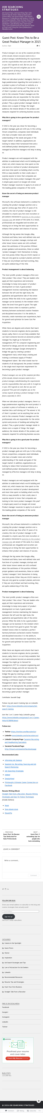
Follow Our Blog (8, 900)
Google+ (5, 1012)
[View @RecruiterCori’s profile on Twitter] (3, 889)
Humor (7, 953)
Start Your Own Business (13, 987)
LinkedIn (7, 972)
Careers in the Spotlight (13, 943)
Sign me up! (9, 917)
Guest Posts (9, 948)
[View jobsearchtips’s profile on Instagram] (5, 889)
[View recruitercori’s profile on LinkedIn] (8, 889)
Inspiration (8, 958)
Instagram (5, 1017)
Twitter (4, 1027)
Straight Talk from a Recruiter (15, 992)
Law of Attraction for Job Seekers (16, 967)
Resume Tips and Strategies (14, 982)
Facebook (5, 1007)
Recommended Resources (13, 977)
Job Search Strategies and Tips (15, 963)
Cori (9, 46)
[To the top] (39, 1101)
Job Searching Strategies (12, 8)
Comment (33, 875)
